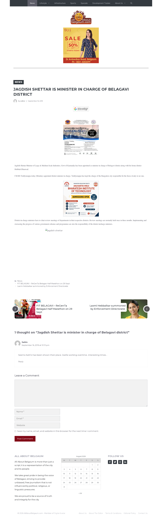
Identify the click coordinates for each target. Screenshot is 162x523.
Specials (84, 3)
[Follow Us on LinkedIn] (125, 462)
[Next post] (146, 309)
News (32, 3)
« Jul (80, 493)
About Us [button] (119, 3)
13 (81, 474)
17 (64, 478)
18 (69, 478)
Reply (20, 362)
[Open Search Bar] (131, 3)
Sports (73, 3)
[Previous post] (15, 309)
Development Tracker (101, 3)
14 (86, 474)
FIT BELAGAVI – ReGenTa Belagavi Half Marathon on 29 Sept (43, 284)
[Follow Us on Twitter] (115, 462)
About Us (82, 513)
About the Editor (96, 513)
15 (92, 474)
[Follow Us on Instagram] (120, 462)
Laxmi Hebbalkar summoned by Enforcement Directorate (43, 286)
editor (23, 101)
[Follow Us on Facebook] (110, 462)
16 (98, 474)
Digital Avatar (59, 513)
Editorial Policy (130, 513)
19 (75, 478)
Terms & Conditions (113, 513)
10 (64, 474)
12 (75, 474)
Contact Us (142, 513)
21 (86, 478)
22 (92, 478)
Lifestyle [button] (43, 3)
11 (69, 474)
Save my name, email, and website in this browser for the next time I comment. (58, 431)
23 (98, 478)
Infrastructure (60, 3)
